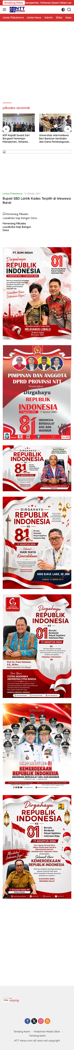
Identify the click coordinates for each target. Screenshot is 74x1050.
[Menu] (5, 10)
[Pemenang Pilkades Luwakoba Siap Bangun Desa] (20, 216)
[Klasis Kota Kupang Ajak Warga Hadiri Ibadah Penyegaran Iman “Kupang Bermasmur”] (55, 123)
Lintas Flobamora (12, 193)
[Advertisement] (37, 62)
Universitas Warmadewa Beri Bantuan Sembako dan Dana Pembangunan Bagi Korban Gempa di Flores (18, 139)
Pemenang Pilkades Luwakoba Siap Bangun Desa (17, 227)
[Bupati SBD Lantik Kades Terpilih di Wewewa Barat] (37, 169)
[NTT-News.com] (16, 10)
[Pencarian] (69, 10)
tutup (6, 1000)
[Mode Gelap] (63, 10)
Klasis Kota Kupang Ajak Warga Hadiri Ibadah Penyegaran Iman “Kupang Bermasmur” (54, 139)
